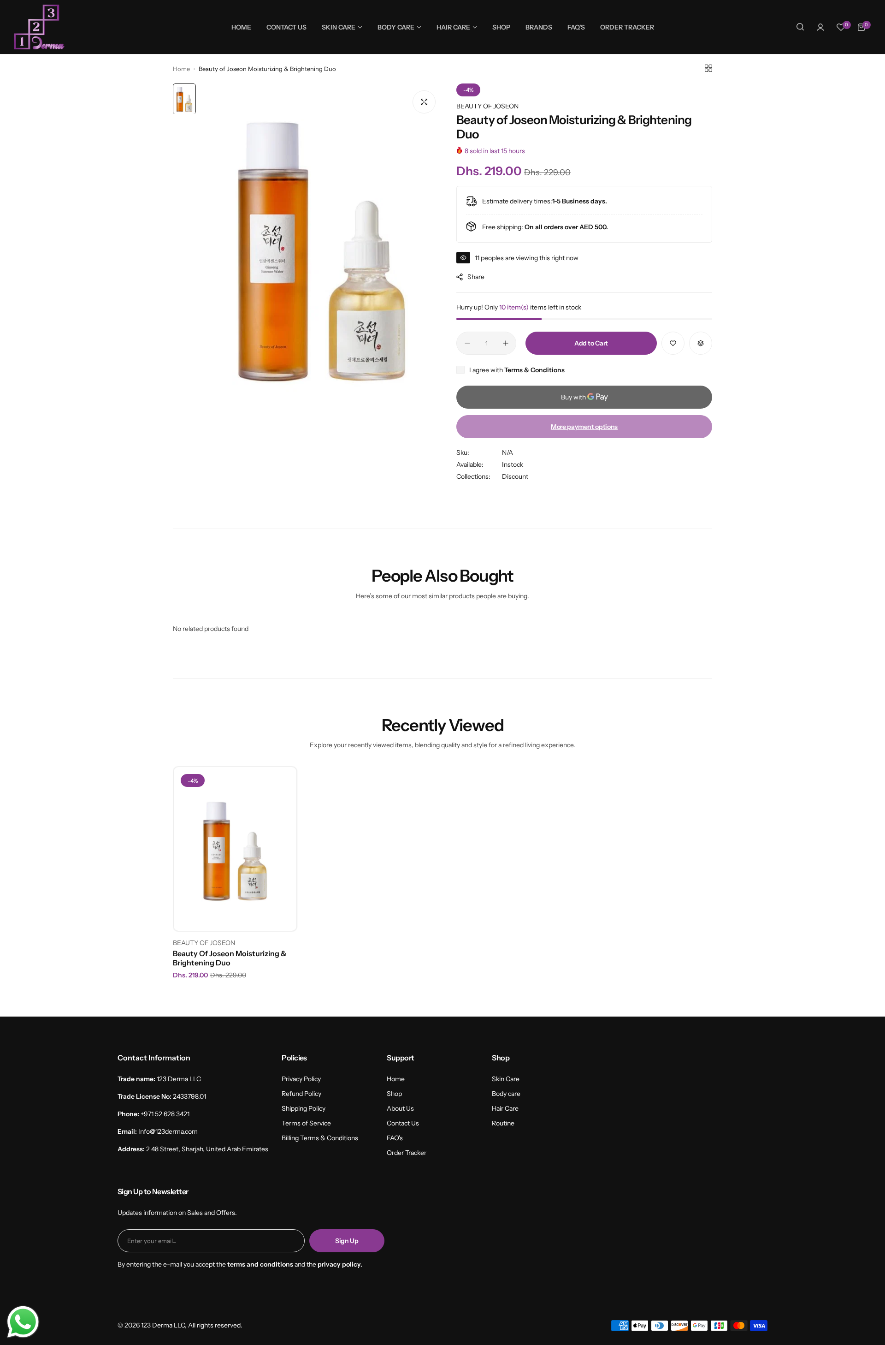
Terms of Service (306, 1123)
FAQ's (395, 1138)
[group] (321, 244)
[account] (820, 27)
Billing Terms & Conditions (320, 1138)
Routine (503, 1123)
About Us (400, 1108)
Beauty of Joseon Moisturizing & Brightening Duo (229, 958)
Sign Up (347, 1241)
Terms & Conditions (534, 370)
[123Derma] (39, 27)
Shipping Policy (303, 1108)
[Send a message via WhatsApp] (23, 1321)
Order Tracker (406, 1153)
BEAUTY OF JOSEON (487, 106)
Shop (394, 1093)
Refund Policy (301, 1093)
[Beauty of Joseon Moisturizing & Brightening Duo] (235, 849)
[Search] (800, 27)
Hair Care (505, 1108)
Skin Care (505, 1079)
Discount (515, 476)
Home (181, 68)
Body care (506, 1093)
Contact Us (403, 1123)
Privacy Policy (301, 1079)
